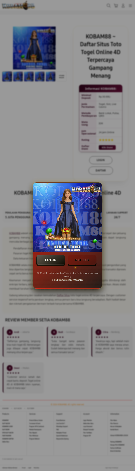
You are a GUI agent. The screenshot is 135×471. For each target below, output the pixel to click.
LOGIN (51, 260)
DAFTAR (82, 260)
